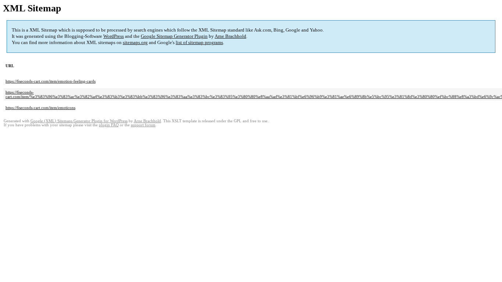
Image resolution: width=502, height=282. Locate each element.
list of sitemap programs (199, 42)
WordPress (113, 36)
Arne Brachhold (230, 36)
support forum (143, 125)
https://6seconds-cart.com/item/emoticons (40, 107)
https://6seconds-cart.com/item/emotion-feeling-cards (51, 81)
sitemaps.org (135, 42)
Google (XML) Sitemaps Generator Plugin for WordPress (79, 121)
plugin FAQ (109, 125)
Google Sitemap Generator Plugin (174, 36)
